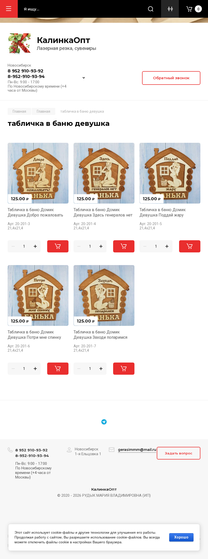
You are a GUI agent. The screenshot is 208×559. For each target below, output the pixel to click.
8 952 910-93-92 (25, 70)
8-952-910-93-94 (26, 76)
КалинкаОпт (63, 40)
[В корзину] (57, 246)
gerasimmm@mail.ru (137, 449)
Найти (151, 9)
